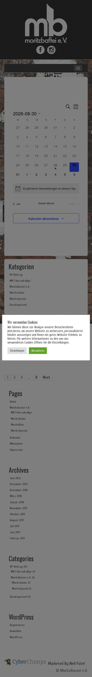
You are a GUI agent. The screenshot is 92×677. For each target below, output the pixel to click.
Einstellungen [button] (17, 350)
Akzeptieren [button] (37, 350)
